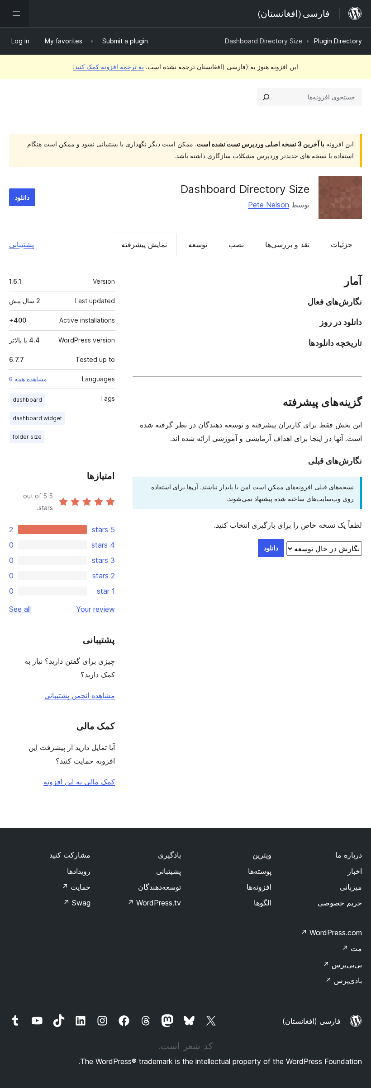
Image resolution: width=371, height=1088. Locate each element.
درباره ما (348, 854)
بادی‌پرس (343, 980)
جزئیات (341, 244)
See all (20, 609)
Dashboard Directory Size (245, 189)
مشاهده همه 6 (28, 379)
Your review (95, 609)
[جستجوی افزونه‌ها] (266, 97)
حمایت (76, 886)
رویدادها (78, 871)
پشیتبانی (168, 871)
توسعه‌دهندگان (159, 886)
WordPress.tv (154, 902)
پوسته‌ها (259, 871)
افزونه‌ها (259, 886)
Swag (76, 902)
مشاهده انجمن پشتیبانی (79, 695)
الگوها (262, 902)
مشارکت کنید (69, 854)
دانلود (22, 197)
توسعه (197, 244)
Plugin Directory (338, 41)
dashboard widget (37, 418)
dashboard (27, 399)
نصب (236, 244)
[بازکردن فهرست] (14, 13)
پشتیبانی (21, 244)
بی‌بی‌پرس (342, 964)
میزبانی (351, 886)
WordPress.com (331, 932)
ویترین (261, 854)
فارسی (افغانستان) (311, 1021)
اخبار (354, 871)
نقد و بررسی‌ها (287, 244)
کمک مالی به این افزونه (79, 781)
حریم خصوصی (340, 902)
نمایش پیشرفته (144, 244)
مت (352, 948)
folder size (27, 436)
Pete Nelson (268, 204)
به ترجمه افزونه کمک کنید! (108, 66)
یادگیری (169, 854)
